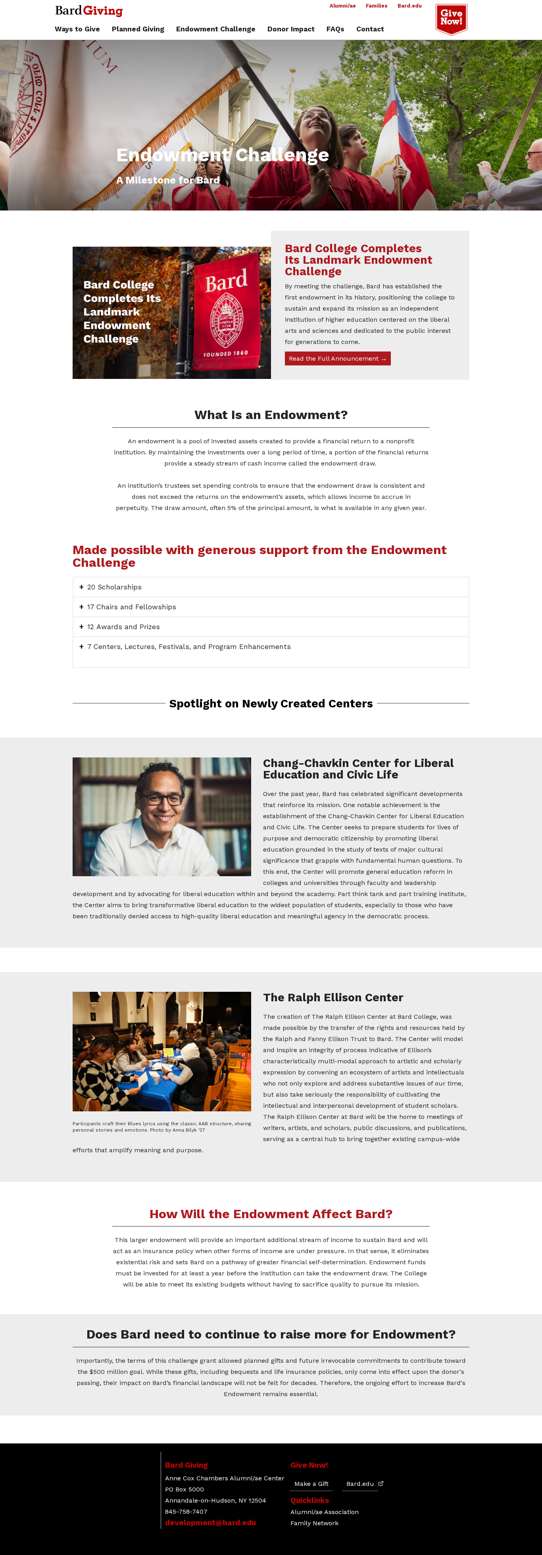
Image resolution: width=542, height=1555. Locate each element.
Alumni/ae (343, 6)
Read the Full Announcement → (338, 358)
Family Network (314, 1523)
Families (377, 6)
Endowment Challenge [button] (216, 29)
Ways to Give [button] (77, 29)
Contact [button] (370, 29)
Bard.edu (410, 6)
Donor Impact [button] (291, 29)
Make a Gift (311, 1483)
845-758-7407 (186, 1511)
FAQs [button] (335, 29)
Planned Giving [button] (138, 29)
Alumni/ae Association (324, 1512)
